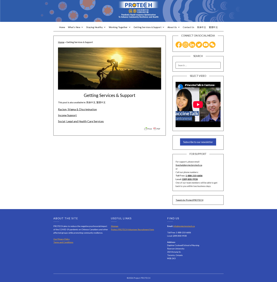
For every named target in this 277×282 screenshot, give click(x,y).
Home (62, 27)
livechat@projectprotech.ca (189, 165)
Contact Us (188, 27)
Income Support (67, 115)
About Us (172, 27)
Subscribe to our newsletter (198, 142)
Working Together (118, 27)
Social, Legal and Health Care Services (81, 121)
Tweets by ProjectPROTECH (189, 200)
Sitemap (114, 226)
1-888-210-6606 (194, 175)
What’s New (74, 27)
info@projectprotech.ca (184, 226)
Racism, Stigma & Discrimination (77, 109)
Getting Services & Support (147, 27)
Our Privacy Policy (61, 239)
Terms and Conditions (63, 242)
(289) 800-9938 (190, 179)
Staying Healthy (94, 27)
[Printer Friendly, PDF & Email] (152, 128)
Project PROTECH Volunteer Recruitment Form (132, 229)
